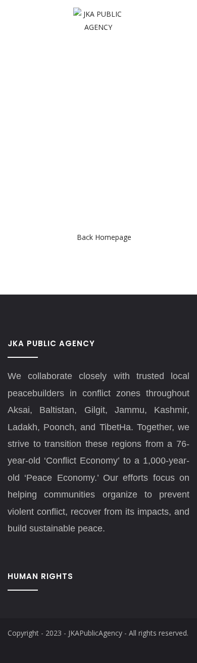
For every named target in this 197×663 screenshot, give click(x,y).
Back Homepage (104, 237)
